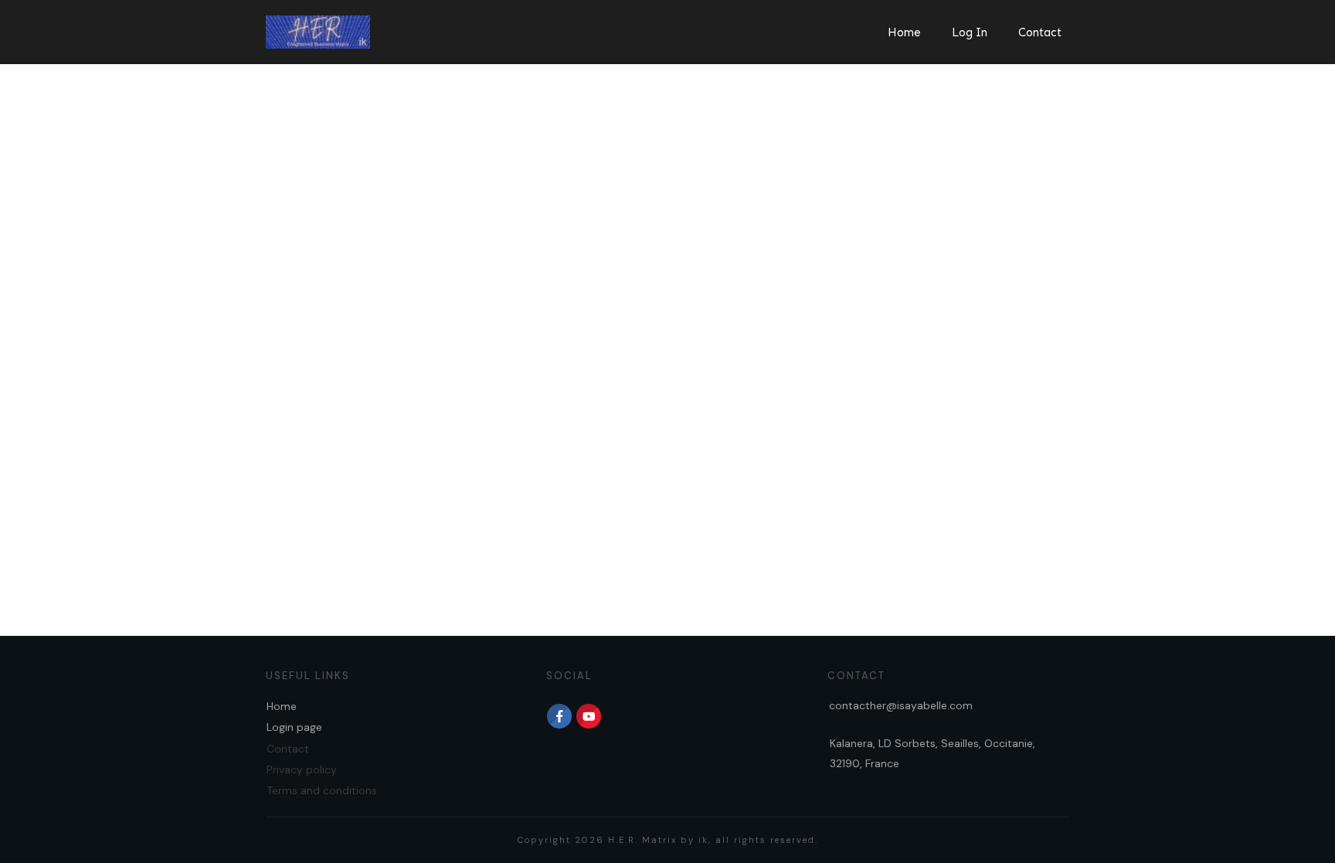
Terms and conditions (322, 790)
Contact (288, 749)
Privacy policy (302, 769)
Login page (294, 727)
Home (282, 706)
